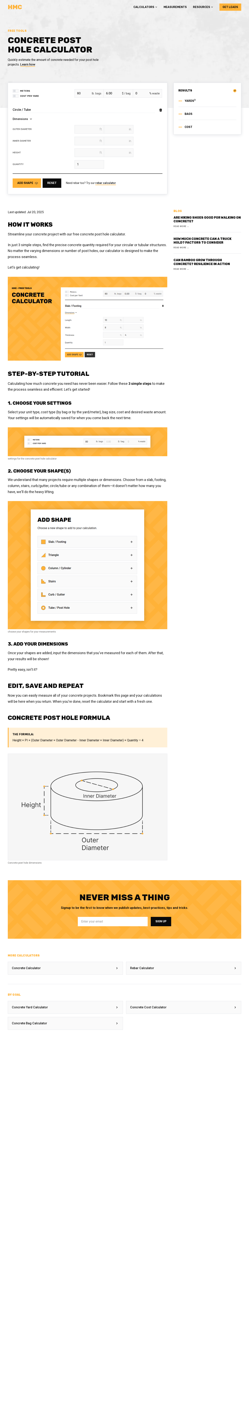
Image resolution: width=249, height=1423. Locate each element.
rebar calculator (105, 183)
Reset (52, 183)
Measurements (175, 7)
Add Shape (25, 183)
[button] (145, 7)
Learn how (27, 64)
